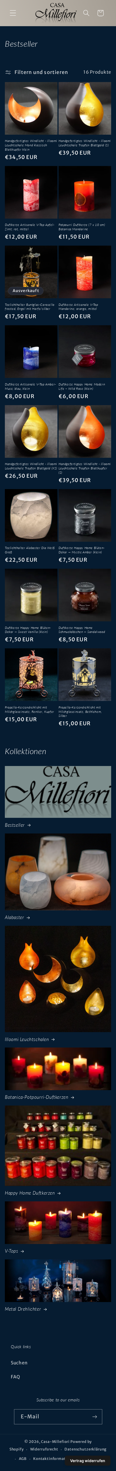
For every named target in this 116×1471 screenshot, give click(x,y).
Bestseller (15, 825)
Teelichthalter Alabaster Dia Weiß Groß (30, 550)
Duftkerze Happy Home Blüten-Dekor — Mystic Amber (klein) (82, 550)
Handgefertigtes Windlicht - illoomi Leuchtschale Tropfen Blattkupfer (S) (85, 468)
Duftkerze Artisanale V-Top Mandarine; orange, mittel (78, 307)
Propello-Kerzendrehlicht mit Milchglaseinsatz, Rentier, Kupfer (29, 709)
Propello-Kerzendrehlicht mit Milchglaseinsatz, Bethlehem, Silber (80, 711)
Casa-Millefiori (55, 1441)
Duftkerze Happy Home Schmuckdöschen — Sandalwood (82, 630)
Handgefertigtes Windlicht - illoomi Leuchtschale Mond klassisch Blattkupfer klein (31, 145)
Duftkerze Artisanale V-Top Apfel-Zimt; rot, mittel (29, 227)
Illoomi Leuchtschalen (27, 1039)
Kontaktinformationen (54, 1458)
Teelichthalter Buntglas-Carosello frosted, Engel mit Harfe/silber (29, 307)
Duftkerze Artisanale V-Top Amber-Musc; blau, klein (30, 386)
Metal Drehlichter (23, 1309)
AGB (23, 1458)
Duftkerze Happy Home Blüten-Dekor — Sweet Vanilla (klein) (28, 630)
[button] (13, 13)
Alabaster (14, 917)
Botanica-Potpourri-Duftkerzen (36, 1097)
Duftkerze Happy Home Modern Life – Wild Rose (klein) (82, 386)
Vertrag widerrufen (87, 1460)
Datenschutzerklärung (85, 1449)
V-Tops (11, 1251)
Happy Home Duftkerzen (30, 1193)
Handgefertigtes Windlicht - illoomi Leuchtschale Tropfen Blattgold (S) (85, 143)
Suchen (19, 1363)
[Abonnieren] (95, 1416)
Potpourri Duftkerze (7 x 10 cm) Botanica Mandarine (82, 227)
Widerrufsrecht (44, 1449)
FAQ (15, 1377)
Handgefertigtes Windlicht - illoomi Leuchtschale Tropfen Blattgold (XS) (31, 466)
